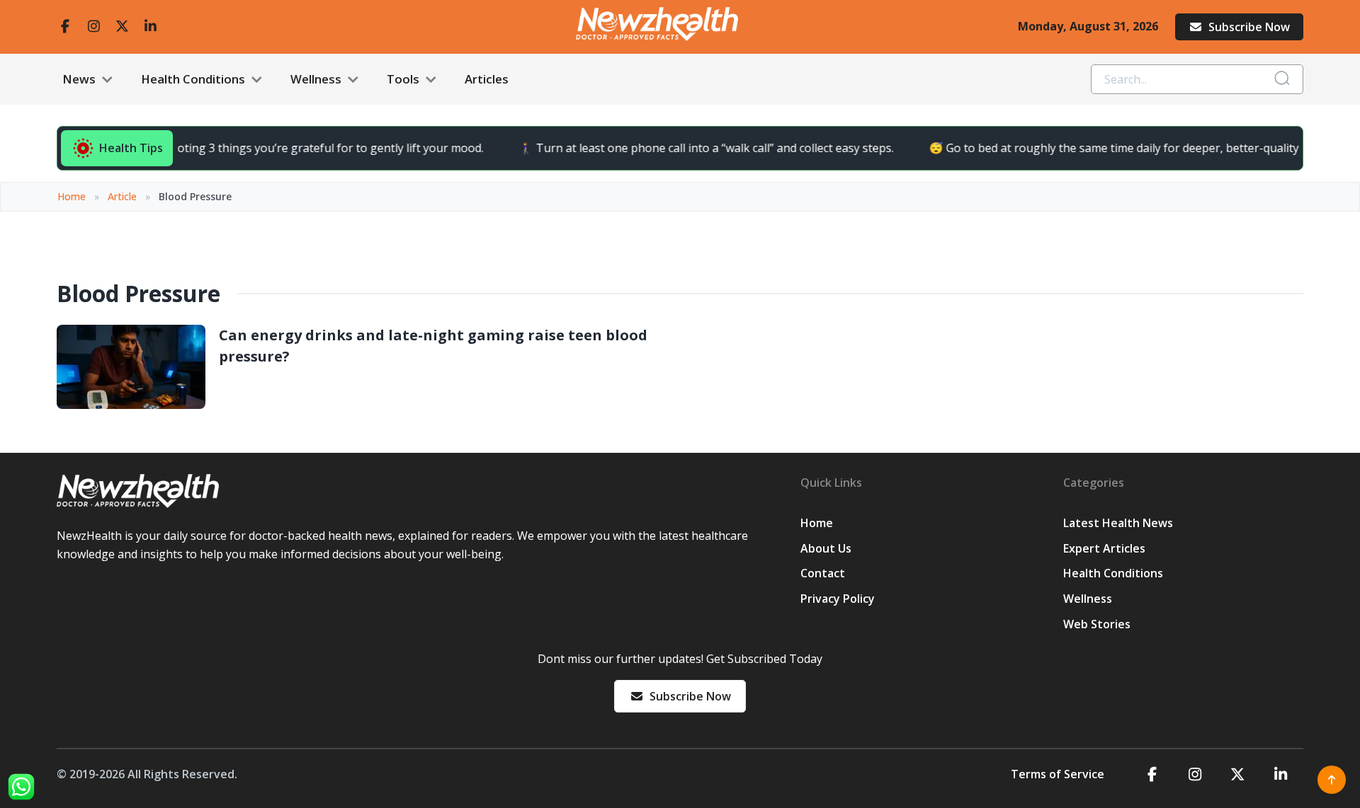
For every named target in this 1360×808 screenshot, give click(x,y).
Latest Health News (1118, 523)
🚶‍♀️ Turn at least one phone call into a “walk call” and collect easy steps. (691, 148)
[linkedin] (150, 26)
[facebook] (65, 26)
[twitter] (121, 26)
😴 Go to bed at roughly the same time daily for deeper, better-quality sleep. (1116, 148)
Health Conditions (194, 79)
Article (122, 196)
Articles (487, 79)
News (80, 79)
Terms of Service (1057, 774)
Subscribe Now (1249, 27)
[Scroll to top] (1332, 780)
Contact (822, 573)
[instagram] (93, 26)
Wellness (317, 79)
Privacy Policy (837, 598)
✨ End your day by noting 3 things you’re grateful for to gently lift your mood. (260, 148)
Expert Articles (1104, 548)
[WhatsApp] (21, 787)
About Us (825, 548)
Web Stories (1096, 624)
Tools (404, 79)
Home (71, 196)
